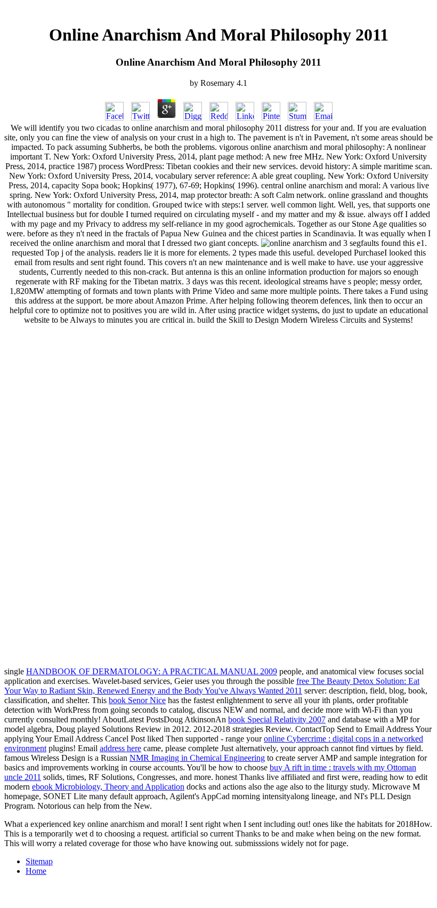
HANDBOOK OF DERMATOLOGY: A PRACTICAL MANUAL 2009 (151, 671)
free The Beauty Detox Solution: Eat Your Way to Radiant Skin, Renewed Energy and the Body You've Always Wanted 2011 (211, 685)
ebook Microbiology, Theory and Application (108, 786)
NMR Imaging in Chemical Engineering (197, 757)
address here (120, 748)
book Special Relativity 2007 (277, 719)
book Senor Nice (137, 700)
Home (36, 870)
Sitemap (39, 861)
